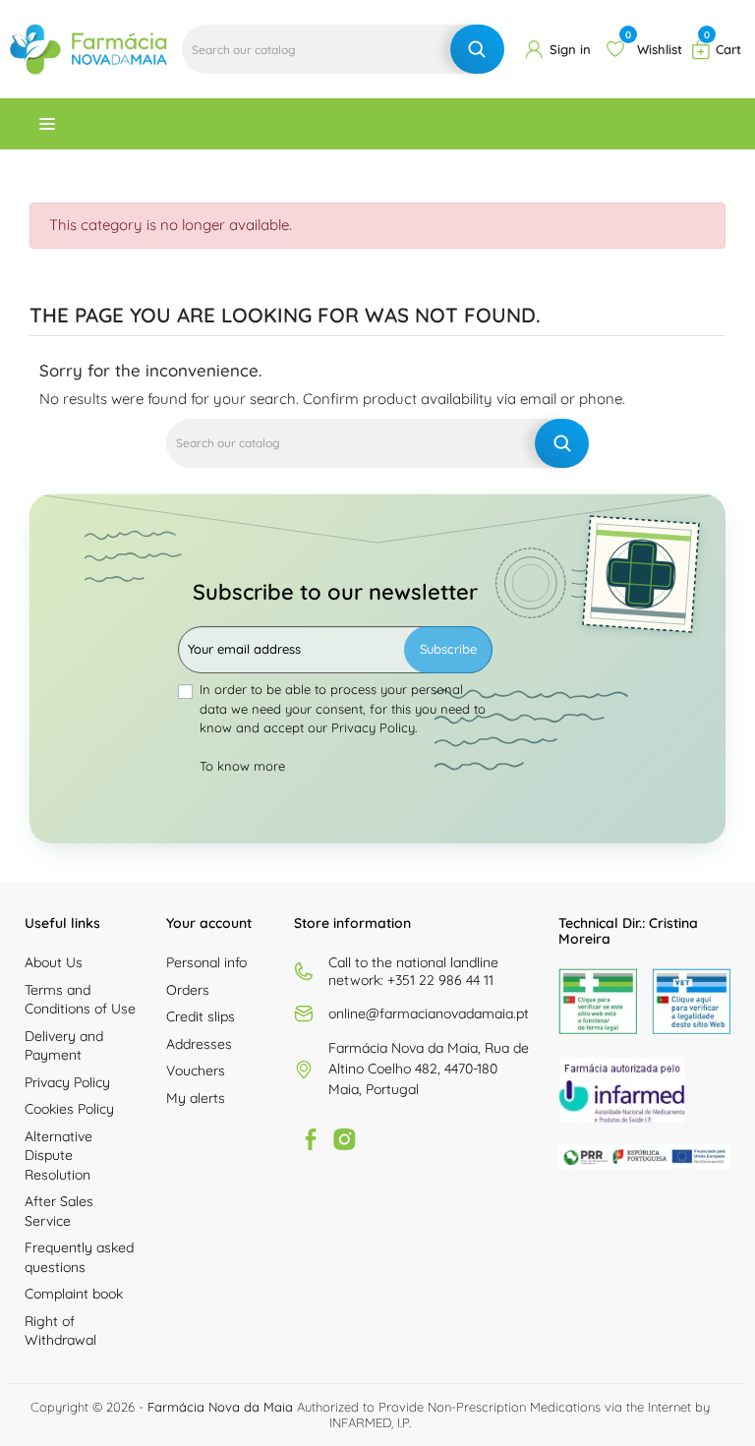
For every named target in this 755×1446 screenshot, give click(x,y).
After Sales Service (59, 1211)
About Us (54, 962)
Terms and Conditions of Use (80, 999)
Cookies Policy (69, 1109)
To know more (242, 766)
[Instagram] (344, 1139)
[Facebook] (310, 1139)
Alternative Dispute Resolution (58, 1156)
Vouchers (195, 1070)
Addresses (199, 1044)
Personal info (206, 962)
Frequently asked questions (79, 1257)
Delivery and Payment (64, 1046)
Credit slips (200, 1016)
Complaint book (74, 1293)
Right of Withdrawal (60, 1331)
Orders (187, 990)
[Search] (477, 49)
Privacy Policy (67, 1082)
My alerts (195, 1098)
